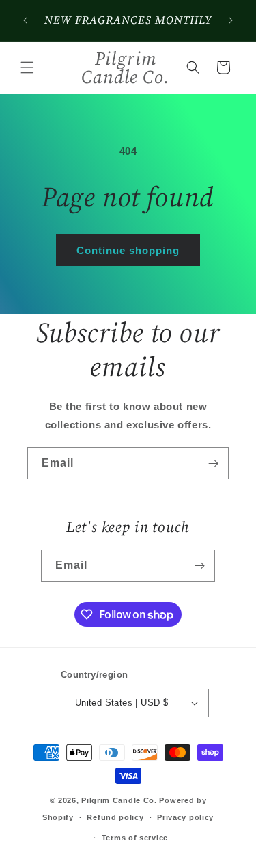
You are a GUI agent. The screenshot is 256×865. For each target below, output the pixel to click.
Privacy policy (185, 817)
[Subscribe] (213, 463)
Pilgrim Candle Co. (119, 800)
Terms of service (135, 838)
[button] (27, 67)
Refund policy (115, 817)
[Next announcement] (231, 20)
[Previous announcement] (25, 20)
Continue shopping (128, 250)
